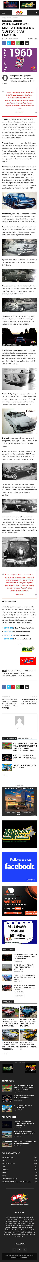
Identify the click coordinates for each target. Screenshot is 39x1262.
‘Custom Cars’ (11, 670)
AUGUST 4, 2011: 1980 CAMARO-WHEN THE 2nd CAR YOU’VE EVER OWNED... (24, 977)
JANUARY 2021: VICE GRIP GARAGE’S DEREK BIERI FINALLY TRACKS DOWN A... (24, 1123)
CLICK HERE (8, 628)
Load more (19, 996)
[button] (3, 12)
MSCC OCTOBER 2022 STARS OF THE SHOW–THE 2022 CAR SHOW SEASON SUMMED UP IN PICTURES (10, 704)
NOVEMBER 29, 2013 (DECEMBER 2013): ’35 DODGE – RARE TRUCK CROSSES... (24, 987)
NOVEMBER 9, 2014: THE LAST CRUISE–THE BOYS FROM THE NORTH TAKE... (23, 967)
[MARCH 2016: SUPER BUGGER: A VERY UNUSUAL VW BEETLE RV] (7, 1134)
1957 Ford (21, 675)
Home (3, 17)
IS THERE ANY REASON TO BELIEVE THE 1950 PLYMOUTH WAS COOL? (29, 702)
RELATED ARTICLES (9, 738)
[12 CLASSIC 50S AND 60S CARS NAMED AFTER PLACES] (7, 757)
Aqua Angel (29, 675)
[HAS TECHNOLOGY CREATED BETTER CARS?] (7, 767)
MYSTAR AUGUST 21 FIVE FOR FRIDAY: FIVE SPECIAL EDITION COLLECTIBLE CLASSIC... (23, 1088)
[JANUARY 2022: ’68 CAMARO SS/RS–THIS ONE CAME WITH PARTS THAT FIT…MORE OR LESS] (10, 1012)
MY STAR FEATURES (12, 17)
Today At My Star (17, 20)
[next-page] (6, 775)
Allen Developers (23, 1257)
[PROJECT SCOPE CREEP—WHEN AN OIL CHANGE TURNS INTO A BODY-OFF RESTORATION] (7, 957)
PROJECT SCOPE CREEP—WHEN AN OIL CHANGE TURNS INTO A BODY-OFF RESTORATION (25, 957)
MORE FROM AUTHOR (25, 738)
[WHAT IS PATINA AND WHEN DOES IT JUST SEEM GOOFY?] (7, 1144)
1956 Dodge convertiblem (9, 675)
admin (5, 39)
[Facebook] (4, 43)
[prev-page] (3, 775)
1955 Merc (22, 673)
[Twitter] (9, 43)
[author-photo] (19, 725)
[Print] (27, 43)
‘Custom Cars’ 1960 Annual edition (26, 670)
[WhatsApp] (18, 43)
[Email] (22, 43)
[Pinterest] (13, 43)
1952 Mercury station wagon (10, 673)
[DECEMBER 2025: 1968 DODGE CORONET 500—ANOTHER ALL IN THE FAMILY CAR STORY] (28, 1012)
